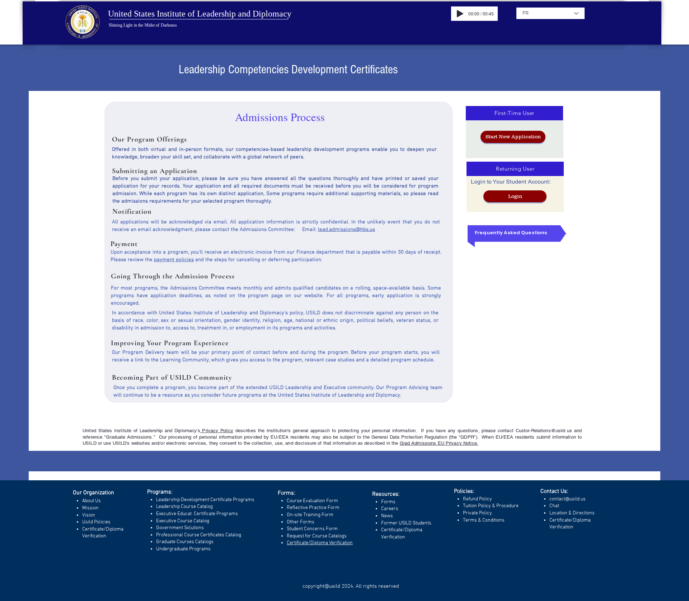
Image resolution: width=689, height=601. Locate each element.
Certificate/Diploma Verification (320, 543)
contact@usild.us (567, 499)
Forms (388, 502)
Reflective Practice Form (313, 508)
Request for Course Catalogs (317, 536)
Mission (90, 508)
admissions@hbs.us (352, 229)
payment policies (174, 259)
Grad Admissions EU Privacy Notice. (439, 443)
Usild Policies (96, 522)
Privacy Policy (216, 430)
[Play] (460, 13)
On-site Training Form (310, 515)
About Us (91, 501)
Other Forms (300, 522)
